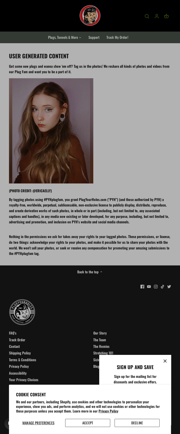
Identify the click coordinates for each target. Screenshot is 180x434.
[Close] (165, 361)
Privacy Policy (108, 411)
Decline (137, 422)
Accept (87, 422)
